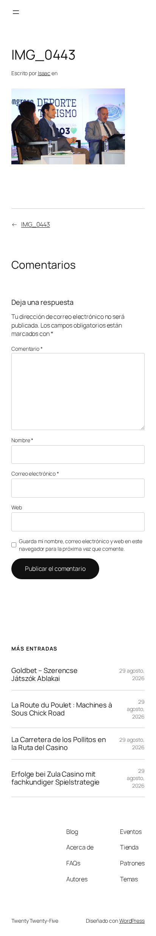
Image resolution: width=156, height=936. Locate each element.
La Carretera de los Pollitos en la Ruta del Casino (58, 743)
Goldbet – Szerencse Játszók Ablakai (44, 674)
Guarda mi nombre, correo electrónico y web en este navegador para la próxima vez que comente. (80, 544)
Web (16, 507)
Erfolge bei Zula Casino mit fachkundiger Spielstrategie (55, 778)
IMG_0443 (35, 224)
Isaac (44, 73)
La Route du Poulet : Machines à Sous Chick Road (61, 709)
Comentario (27, 348)
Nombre (22, 440)
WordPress (132, 920)
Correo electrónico (35, 473)
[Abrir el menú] (15, 12)
